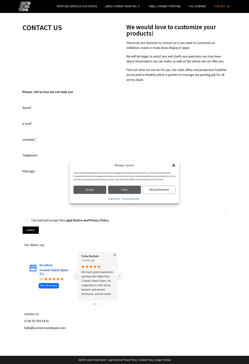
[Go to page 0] (92, 304)
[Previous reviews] (77, 276)
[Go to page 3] (101, 303)
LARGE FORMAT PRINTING (144, 323)
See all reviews (48, 285)
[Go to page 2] (98, 304)
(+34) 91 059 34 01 (36, 321)
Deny (125, 189)
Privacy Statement (130, 198)
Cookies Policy (146, 359)
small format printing (140, 332)
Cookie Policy (114, 198)
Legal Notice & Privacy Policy (122, 359)
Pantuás (167, 359)
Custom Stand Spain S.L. (54, 272)
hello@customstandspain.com (45, 328)
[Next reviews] (119, 276)
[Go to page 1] (95, 304)
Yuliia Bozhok (90, 256)
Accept (90, 189)
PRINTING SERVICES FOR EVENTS (149, 315)
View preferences (159, 189)
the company (135, 340)
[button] (174, 165)
